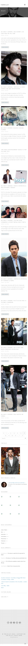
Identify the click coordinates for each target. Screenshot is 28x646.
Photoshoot (4, 538)
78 (5, 435)
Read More (5, 47)
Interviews (4, 534)
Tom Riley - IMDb (5, 585)
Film (3, 532)
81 (15, 435)
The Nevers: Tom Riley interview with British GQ (16, 558)
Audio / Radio (4, 530)
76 (20, 433)
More (2, 587)
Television (4, 541)
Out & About (4, 536)
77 (24, 433)
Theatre (3, 543)
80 (12, 435)
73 (10, 433)
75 (17, 433)
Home (2, 14)
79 (8, 435)
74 (14, 433)
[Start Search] (25, 438)
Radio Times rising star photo (13, 566)
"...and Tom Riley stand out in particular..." (17, 482)
